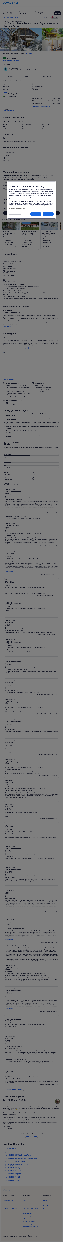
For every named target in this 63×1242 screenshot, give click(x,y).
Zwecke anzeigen (15, 214)
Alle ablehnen (35, 214)
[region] (31, 200)
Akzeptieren (48, 214)
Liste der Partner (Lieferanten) (17, 208)
